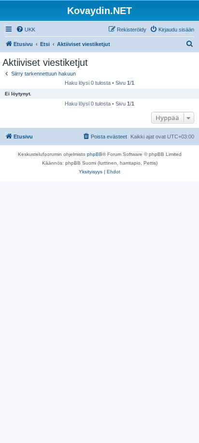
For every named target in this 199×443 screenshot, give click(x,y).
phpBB (94, 154)
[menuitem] (25, 29)
